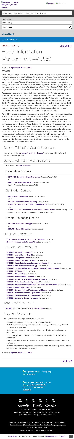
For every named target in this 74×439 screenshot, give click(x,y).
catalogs (13, 436)
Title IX (45, 427)
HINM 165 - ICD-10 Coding (15, 274)
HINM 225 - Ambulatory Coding (17, 287)
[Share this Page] (66, 46)
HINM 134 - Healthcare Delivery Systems (21, 260)
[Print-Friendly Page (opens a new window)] (69, 46)
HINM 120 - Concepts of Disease (18, 258)
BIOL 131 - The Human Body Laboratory (22, 202)
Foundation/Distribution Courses (30, 153)
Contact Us (51, 405)
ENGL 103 (40, 308)
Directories (49, 412)
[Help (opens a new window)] (71, 46)
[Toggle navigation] (61, 3)
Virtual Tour (52, 415)
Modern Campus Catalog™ (56, 436)
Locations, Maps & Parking (29, 415)
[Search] (70, 27)
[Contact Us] (50, 3)
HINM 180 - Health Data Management (20, 276)
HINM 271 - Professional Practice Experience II (23, 293)
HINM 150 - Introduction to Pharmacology (21, 266)
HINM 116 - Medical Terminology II (19, 255)
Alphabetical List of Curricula (21, 68)
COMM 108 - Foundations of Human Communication (27, 204)
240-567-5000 (31, 409)
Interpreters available (44, 409)
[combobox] (37, 13)
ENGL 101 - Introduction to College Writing (22, 242)
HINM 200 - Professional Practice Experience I (23, 282)
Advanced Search (8, 34)
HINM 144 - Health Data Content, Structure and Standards (27, 263)
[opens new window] (20, 400)
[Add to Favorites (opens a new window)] (64, 46)
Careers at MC (39, 412)
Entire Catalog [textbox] (7, 23)
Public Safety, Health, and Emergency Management (51, 425)
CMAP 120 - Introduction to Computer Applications (25, 239)
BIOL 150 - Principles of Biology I (20, 223)
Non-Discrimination (59, 422)
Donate (38, 405)
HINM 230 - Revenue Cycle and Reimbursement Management (29, 290)
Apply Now (24, 405)
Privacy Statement (29, 425)
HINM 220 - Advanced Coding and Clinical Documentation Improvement (32, 285)
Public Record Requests (35, 427)
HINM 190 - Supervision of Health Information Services (26, 279)
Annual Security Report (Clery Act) (27, 422)
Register (43, 415)
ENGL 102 (33, 308)
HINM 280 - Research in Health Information (22, 298)
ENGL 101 (8, 308)
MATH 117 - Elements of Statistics (20, 182)
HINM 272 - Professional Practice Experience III (23, 295)
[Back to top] (71, 436)
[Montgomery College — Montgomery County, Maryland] (13, 4)
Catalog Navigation (10, 40)
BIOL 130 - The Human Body (18, 196)
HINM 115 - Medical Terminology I (18, 252)
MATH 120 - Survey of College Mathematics (24, 177)
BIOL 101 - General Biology (18, 229)
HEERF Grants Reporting (45, 422)
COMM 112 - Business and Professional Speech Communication (31, 210)
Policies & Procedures (16, 425)
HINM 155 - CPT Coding (14, 271)
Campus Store (27, 412)
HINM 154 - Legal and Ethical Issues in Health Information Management (32, 268)
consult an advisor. (24, 166)
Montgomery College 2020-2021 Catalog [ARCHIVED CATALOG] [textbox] (24, 13)
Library (57, 412)
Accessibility (12, 422)
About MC (17, 412)
